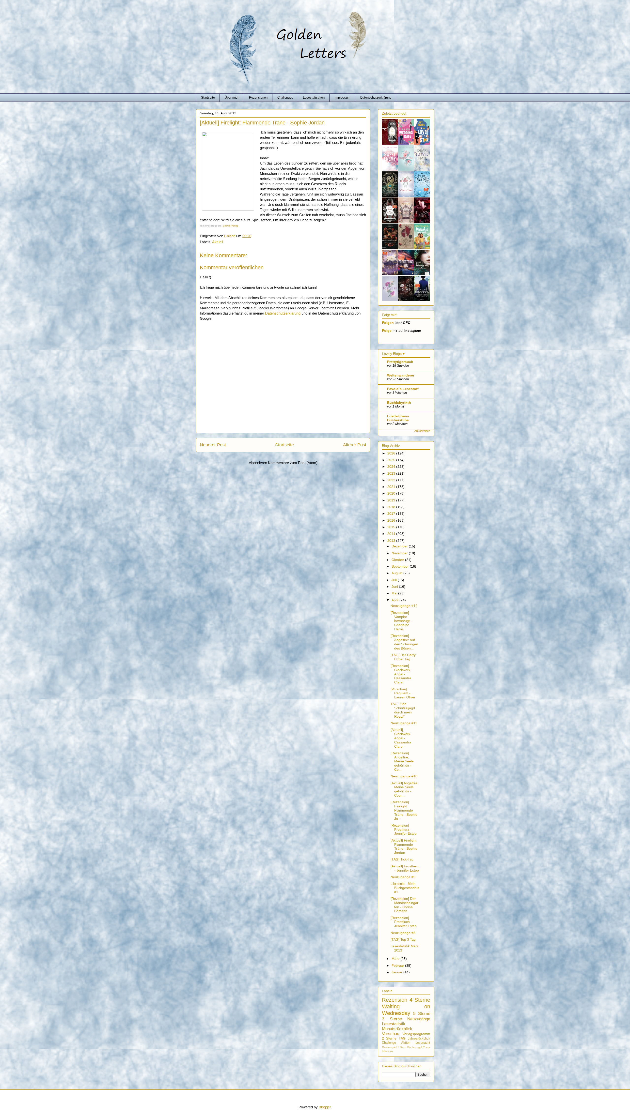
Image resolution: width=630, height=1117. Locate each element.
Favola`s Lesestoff (403, 389)
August (397, 573)
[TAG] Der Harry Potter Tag (403, 657)
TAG (402, 1038)
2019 (391, 500)
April (395, 600)
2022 (391, 480)
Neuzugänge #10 (404, 776)
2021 (391, 487)
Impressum (342, 97)
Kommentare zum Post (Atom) (292, 463)
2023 (391, 473)
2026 (391, 453)
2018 (391, 507)
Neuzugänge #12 (404, 606)
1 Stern (401, 1047)
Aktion (405, 1042)
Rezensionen (258, 97)
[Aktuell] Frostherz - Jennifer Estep (405, 868)
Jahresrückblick (419, 1038)
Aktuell (217, 242)
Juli (395, 580)
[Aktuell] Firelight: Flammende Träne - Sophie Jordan (404, 846)
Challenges (285, 97)
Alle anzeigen (422, 430)
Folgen (388, 323)
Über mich (232, 97)
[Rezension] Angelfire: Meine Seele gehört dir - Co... (402, 761)
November (400, 553)
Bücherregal (414, 1047)
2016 (391, 520)
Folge (387, 330)
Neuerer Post (213, 444)
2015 (391, 527)
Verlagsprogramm (416, 1034)
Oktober (398, 560)
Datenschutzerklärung (375, 97)
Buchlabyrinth (399, 403)
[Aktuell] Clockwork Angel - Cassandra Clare (401, 738)
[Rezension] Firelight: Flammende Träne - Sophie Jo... (404, 810)
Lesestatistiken (314, 97)
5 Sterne (421, 1013)
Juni (395, 587)
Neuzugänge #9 (403, 877)
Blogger (325, 1107)
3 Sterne (392, 1019)
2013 (391, 541)
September (401, 566)
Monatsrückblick (397, 1028)
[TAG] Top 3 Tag (403, 939)
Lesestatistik (393, 1024)
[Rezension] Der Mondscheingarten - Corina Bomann (404, 905)
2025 (391, 460)
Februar (398, 965)
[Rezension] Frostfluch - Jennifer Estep (404, 922)
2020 (391, 493)
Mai (395, 593)
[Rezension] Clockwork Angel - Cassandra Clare (401, 674)
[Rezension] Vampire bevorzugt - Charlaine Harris (401, 621)
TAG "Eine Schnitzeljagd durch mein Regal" (403, 710)
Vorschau (390, 1033)
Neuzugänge (418, 1019)
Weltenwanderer (400, 375)
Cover (426, 1047)
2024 (391, 466)
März (396, 959)
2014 (391, 534)
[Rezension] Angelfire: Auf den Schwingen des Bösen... (404, 642)
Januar (397, 972)
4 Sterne (420, 1000)
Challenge (389, 1042)
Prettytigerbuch (400, 362)
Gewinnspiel (389, 1047)
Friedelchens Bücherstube (398, 418)
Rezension (394, 1000)
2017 (391, 513)
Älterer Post (354, 444)
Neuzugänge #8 (403, 933)
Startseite (208, 97)
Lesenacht (422, 1042)
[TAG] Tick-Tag (402, 859)
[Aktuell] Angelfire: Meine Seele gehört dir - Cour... (404, 789)
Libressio (387, 1051)
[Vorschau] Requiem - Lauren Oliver (403, 693)
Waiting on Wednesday (406, 1009)
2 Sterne (389, 1038)
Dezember (400, 546)
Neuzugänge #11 (404, 723)
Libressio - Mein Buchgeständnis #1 (405, 888)
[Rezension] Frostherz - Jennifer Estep (404, 829)
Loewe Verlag (230, 225)
